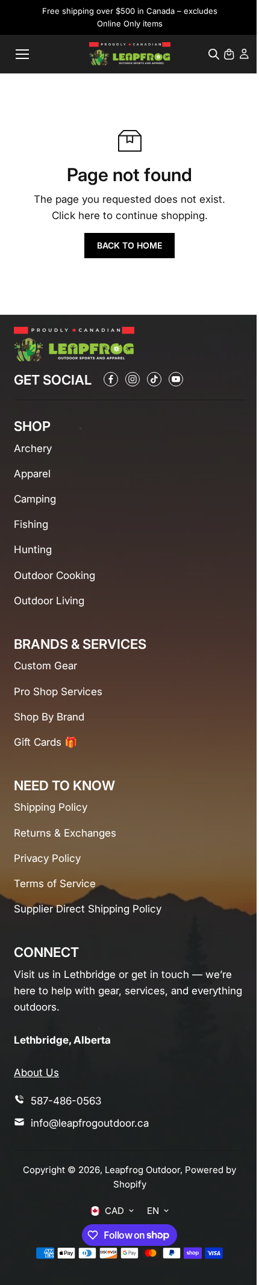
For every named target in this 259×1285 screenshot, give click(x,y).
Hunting (33, 549)
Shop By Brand (49, 717)
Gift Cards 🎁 (45, 742)
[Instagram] (132, 379)
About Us (36, 1073)
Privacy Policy (47, 858)
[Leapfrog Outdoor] (129, 54)
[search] (214, 54)
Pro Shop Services (58, 692)
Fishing (31, 524)
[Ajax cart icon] (229, 54)
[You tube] (176, 379)
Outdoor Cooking (54, 575)
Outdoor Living (49, 601)
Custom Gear (45, 666)
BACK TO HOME (129, 245)
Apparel (32, 474)
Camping (35, 499)
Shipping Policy (50, 807)
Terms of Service (55, 884)
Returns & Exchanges (65, 833)
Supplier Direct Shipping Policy (87, 909)
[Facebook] (111, 379)
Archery (33, 448)
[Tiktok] (154, 379)
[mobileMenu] (22, 54)
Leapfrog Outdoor (142, 1169)
